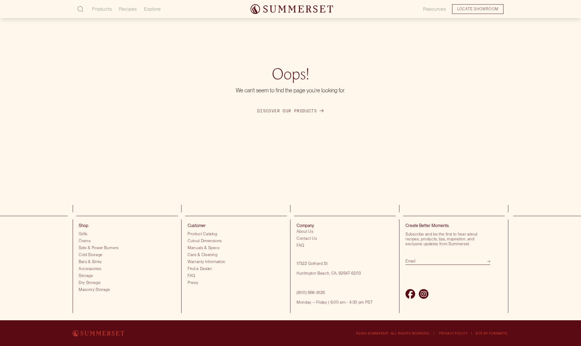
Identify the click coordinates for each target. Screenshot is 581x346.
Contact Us (307, 238)
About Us (305, 231)
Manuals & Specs (204, 247)
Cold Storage (91, 254)
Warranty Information (206, 261)
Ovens (84, 240)
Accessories (90, 268)
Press (193, 282)
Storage (86, 275)
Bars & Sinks (90, 261)
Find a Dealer (200, 268)
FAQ (191, 275)
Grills (83, 233)
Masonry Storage (94, 289)
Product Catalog (202, 233)
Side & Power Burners (99, 247)
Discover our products (287, 110)
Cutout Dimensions (205, 240)
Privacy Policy (453, 333)
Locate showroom (47, 13)
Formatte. (498, 333)
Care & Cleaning (203, 254)
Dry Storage (89, 282)
